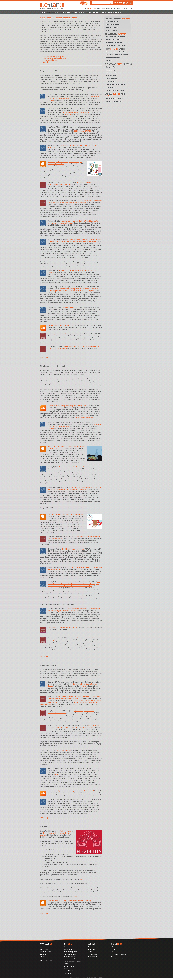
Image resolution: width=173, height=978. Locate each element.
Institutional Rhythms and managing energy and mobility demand (71, 791)
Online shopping (111, 78)
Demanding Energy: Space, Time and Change (75, 112)
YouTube (92, 949)
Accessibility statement (71, 971)
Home (43, 12)
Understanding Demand (71, 952)
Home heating (110, 70)
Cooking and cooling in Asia (115, 90)
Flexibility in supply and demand (73, 549)
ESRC (112, 956)
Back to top (44, 357)
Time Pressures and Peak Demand (54, 58)
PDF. (56, 774)
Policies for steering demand (115, 36)
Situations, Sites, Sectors (71, 959)
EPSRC (113, 947)
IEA (112, 952)
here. (80, 879)
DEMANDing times (67, 307)
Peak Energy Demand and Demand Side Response (76, 467)
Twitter (92, 947)
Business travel (111, 76)
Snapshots (96, 12)
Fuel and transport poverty (114, 101)
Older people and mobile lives (115, 84)
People (88, 12)
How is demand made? (113, 24)
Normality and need (112, 27)
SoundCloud (93, 954)
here (99, 892)
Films (104, 12)
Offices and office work (113, 73)
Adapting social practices (114, 42)
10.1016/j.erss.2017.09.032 (83, 131)
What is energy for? (112, 21)
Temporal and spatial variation (116, 52)
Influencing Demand (70, 954)
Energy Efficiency (111, 30)
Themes (74, 12)
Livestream (93, 956)
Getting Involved (69, 966)
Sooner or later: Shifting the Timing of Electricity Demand (69, 406)
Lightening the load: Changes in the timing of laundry (66, 514)
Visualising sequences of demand (59, 334)
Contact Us (118, 3)
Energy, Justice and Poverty (72, 961)
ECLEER (113, 949)
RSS (91, 952)
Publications (65, 12)
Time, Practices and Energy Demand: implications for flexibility (69, 901)
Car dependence (111, 81)
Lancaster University (117, 959)
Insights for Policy (114, 12)
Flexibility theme (65, 831)
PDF (71, 803)
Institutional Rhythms (49, 60)
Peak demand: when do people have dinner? (63, 627)
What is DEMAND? (53, 12)
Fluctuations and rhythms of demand (61, 325)
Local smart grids (111, 87)
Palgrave (51, 100)
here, (66, 892)
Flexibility (45, 62)
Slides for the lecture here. (85, 418)
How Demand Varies (70, 956)
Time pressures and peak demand (117, 55)
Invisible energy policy (113, 39)
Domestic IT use (111, 67)
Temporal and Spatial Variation (53, 56)
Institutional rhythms (113, 57)
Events (81, 12)
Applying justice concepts (114, 98)
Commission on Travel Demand (116, 45)
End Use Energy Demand (118, 954)
